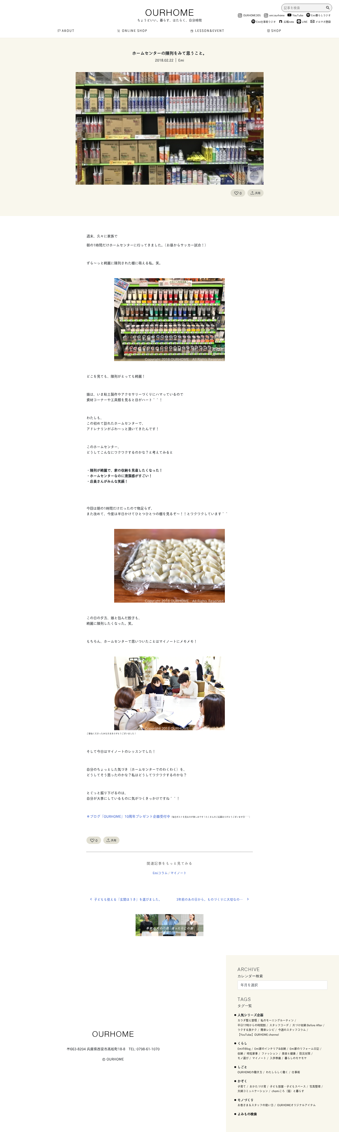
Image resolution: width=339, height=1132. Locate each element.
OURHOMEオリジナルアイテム (296, 1105)
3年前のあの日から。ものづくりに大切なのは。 (211, 899)
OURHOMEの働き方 (250, 1072)
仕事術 (296, 1072)
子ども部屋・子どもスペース (288, 1086)
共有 (258, 193)
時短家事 (252, 1053)
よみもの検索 (247, 1113)
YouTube (297, 15)
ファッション (270, 1053)
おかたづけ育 (258, 1086)
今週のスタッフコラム (292, 1029)
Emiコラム (160, 872)
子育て (242, 1086)
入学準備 (275, 1058)
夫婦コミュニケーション (253, 1091)
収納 (240, 1053)
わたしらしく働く (277, 1072)
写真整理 (315, 1086)
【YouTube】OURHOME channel (258, 1034)
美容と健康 (289, 1053)
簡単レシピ (267, 1029)
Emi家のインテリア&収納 (270, 1048)
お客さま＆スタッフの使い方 (256, 1105)
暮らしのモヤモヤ (296, 1058)
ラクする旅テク (247, 1029)
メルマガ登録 (323, 21)
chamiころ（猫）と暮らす (288, 1091)
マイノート (178, 872)
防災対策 (304, 1053)
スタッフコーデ (279, 1025)
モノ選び (243, 1058)
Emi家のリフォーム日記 (304, 1048)
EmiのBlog (244, 1048)
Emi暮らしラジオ (321, 15)
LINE (305, 21)
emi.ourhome (277, 15)
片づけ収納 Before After (307, 1025)
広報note (289, 21)
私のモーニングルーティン (277, 1020)
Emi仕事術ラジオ (266, 21)
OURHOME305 (252, 15)
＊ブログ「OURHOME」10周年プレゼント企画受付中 (128, 816)
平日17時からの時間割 (252, 1025)
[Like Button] (236, 193)
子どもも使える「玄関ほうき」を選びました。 (128, 899)
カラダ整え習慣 (247, 1020)
